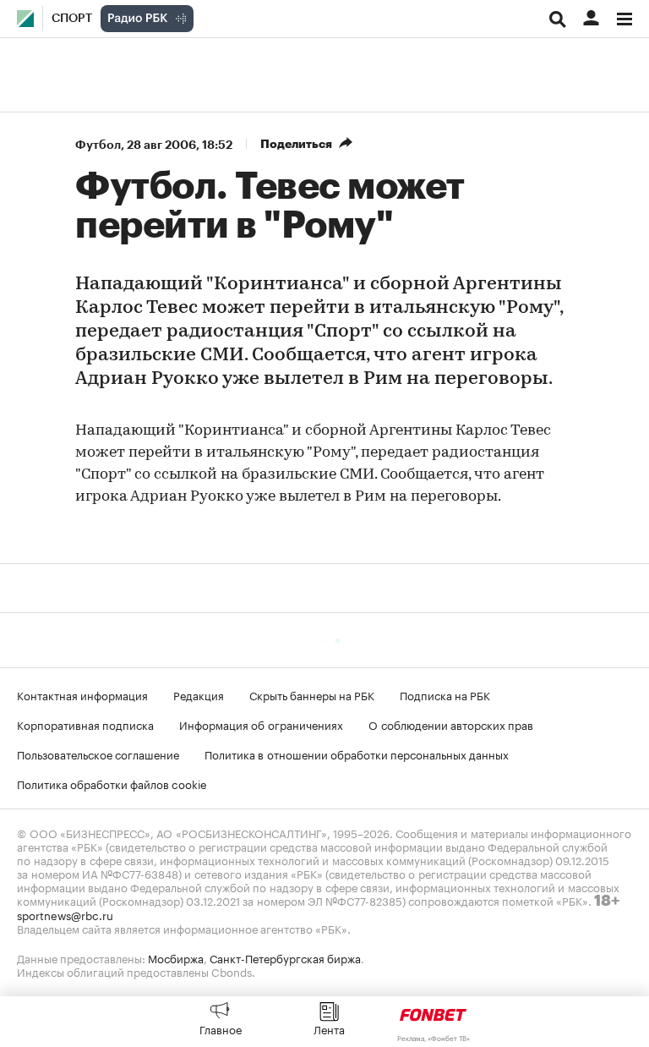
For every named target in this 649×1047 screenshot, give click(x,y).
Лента (329, 1028)
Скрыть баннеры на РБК (311, 694)
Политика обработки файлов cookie (112, 783)
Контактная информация (82, 694)
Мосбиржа (176, 957)
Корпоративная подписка (85, 723)
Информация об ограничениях (261, 723)
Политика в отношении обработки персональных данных (357, 753)
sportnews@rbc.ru (65, 914)
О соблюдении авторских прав (450, 723)
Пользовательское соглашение (98, 753)
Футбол (98, 145)
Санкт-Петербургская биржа (285, 957)
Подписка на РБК (445, 694)
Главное (220, 1028)
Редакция (198, 694)
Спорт (72, 19)
